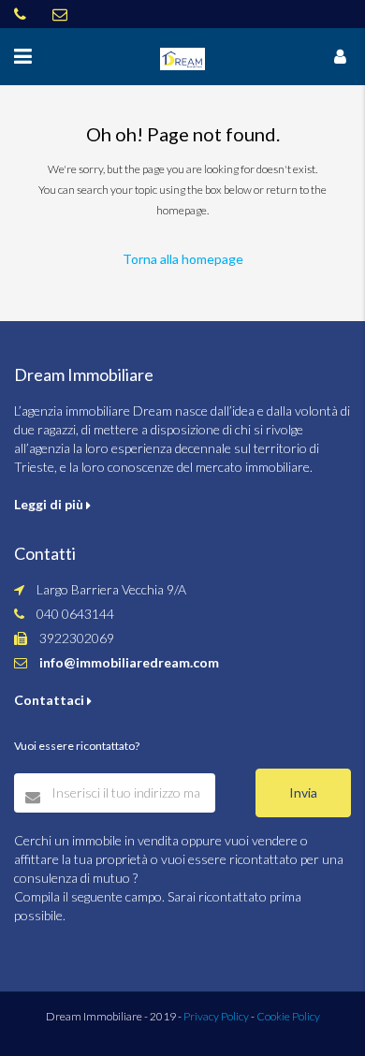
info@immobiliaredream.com (129, 662)
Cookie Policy (288, 1016)
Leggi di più (50, 504)
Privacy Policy (216, 1016)
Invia (303, 792)
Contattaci (50, 700)
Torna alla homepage (183, 259)
